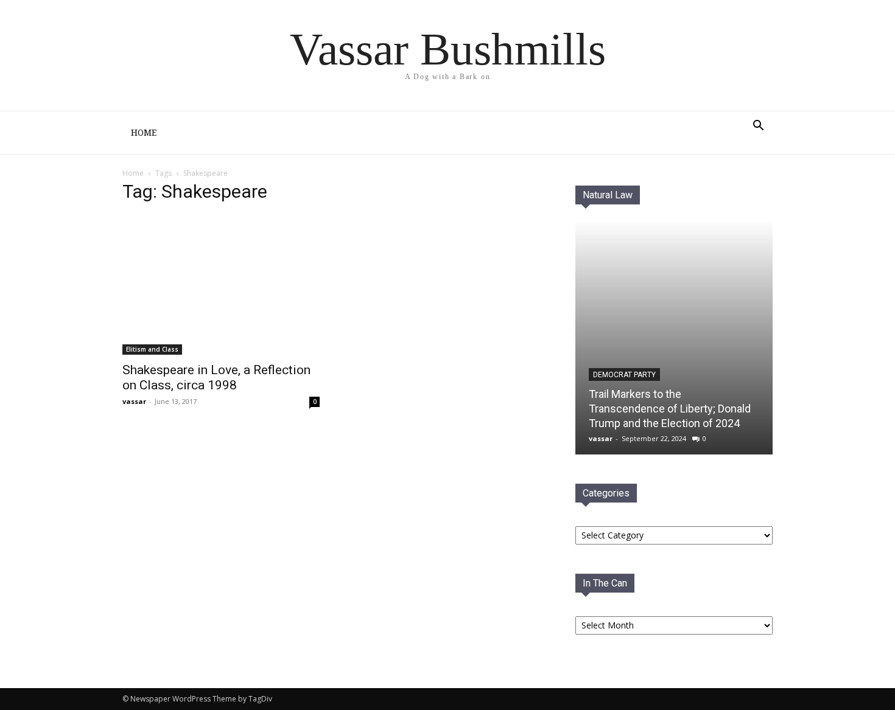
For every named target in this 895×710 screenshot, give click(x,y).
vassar (134, 401)
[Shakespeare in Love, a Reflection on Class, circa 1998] (221, 285)
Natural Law (608, 195)
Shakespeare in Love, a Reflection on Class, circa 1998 (216, 377)
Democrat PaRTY (624, 375)
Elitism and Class (152, 349)
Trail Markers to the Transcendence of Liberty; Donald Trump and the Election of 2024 (670, 409)
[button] (758, 127)
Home (143, 132)
